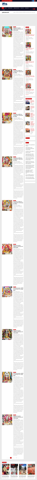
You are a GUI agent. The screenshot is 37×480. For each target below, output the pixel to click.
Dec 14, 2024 (15, 419)
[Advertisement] (18, 19)
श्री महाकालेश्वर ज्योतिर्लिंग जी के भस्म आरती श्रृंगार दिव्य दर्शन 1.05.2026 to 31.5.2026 (30, 49)
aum (19, 31)
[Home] (3, 8)
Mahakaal (15, 69)
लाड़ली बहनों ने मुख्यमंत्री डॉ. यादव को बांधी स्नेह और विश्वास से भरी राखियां (5, 476)
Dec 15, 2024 (15, 376)
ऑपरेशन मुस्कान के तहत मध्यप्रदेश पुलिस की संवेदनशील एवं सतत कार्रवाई (30, 148)
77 (16, 457)
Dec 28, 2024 (15, 31)
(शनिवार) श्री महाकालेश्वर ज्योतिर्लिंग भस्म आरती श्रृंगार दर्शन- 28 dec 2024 (18, 29)
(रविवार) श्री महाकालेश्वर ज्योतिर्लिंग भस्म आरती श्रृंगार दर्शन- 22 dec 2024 (18, 289)
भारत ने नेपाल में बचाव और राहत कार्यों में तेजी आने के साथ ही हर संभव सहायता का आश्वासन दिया (31, 476)
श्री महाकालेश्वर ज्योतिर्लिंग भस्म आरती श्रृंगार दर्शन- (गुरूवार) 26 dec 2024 (18, 115)
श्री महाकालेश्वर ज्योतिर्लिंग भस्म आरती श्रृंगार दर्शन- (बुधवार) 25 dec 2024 (18, 159)
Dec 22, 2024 (15, 291)
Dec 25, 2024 (15, 161)
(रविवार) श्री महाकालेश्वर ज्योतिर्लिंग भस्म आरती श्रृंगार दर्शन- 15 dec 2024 (18, 374)
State (28, 142)
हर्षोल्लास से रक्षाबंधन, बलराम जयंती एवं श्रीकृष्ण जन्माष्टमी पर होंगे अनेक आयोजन (30, 158)
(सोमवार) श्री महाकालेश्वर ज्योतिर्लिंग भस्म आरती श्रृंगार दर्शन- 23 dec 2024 (18, 246)
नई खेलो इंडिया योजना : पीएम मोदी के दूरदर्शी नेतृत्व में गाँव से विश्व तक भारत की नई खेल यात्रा (30, 155)
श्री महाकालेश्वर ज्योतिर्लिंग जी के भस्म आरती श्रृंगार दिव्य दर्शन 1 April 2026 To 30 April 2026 (30, 62)
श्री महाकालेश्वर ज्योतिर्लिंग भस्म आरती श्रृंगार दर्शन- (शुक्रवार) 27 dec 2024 (18, 71)
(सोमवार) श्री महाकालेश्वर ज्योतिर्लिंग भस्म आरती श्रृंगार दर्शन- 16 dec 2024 (18, 331)
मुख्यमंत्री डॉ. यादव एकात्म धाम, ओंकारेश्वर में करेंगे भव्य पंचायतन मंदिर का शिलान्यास (30, 162)
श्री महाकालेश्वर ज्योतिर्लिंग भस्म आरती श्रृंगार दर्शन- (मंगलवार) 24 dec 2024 (18, 202)
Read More (27, 54)
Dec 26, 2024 (15, 117)
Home (14, 12)
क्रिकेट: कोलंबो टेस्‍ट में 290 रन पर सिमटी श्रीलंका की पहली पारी (14, 476)
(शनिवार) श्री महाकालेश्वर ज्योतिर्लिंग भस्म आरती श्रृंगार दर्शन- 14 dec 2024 (18, 417)
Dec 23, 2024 (15, 248)
